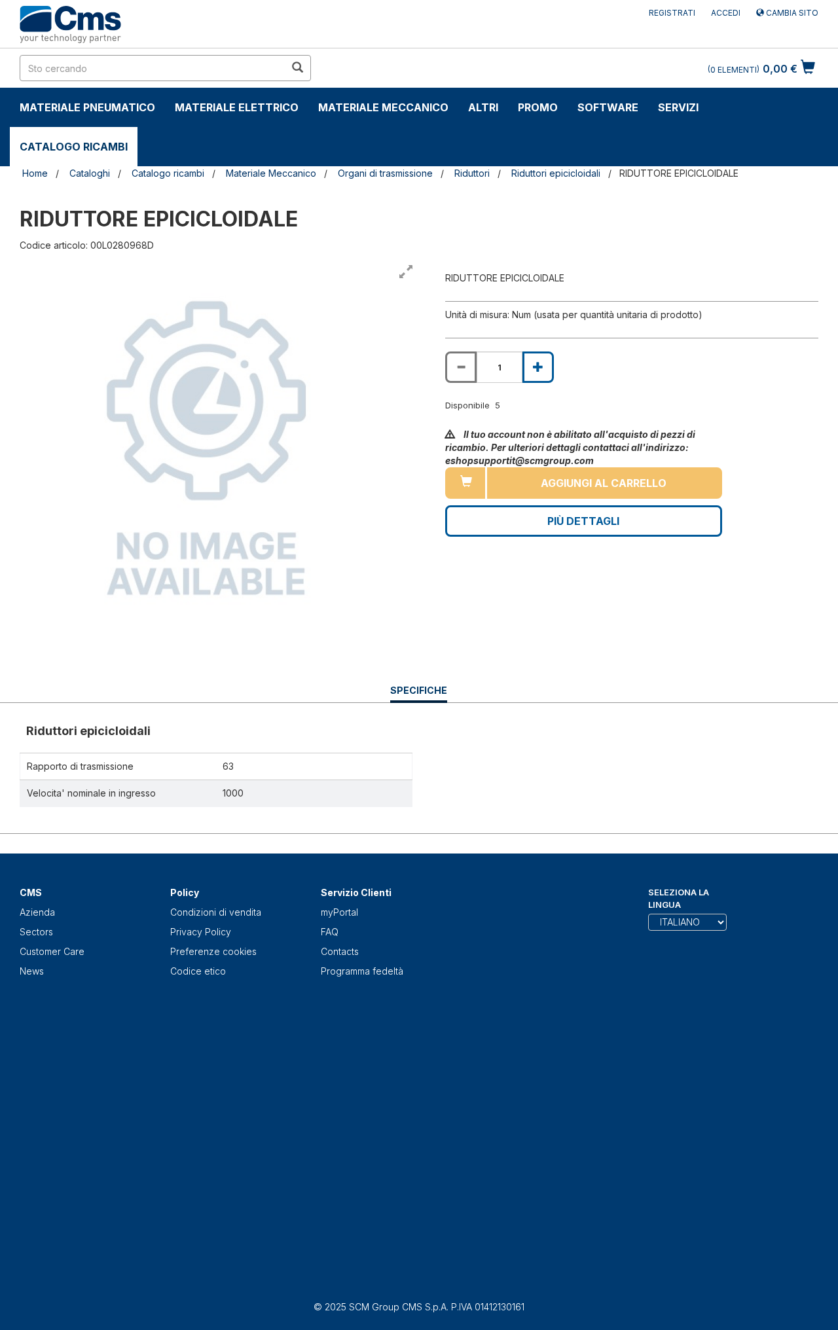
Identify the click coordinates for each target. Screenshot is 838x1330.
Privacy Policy (200, 931)
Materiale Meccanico (383, 107)
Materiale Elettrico (237, 107)
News (32, 971)
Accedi (725, 13)
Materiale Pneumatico (87, 107)
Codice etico (198, 971)
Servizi (678, 107)
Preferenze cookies (213, 951)
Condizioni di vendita (215, 912)
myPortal (339, 912)
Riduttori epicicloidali (555, 173)
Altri (483, 107)
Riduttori (472, 173)
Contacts (340, 951)
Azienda (37, 912)
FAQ (329, 931)
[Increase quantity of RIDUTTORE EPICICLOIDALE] (538, 367)
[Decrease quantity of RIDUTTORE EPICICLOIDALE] (461, 367)
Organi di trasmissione (385, 173)
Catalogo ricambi (74, 146)
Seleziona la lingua (678, 898)
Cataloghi (89, 173)
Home (35, 173)
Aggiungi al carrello (603, 483)
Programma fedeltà (362, 971)
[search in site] (297, 68)
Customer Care (52, 951)
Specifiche (418, 693)
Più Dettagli (583, 521)
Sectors (36, 931)
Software (607, 107)
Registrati (672, 13)
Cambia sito (791, 13)
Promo (538, 107)
